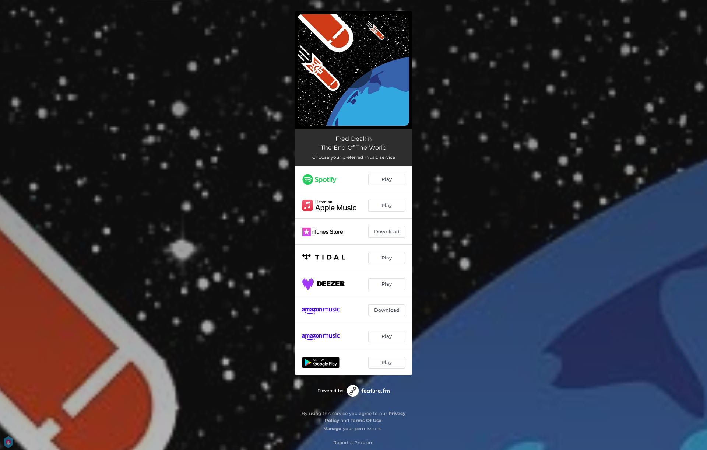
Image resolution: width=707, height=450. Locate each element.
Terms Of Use (366, 420)
